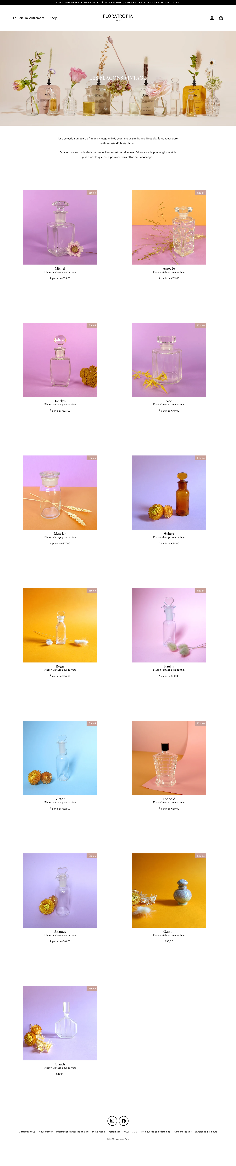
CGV (134, 1131)
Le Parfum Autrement (28, 17)
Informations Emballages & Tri (72, 1131)
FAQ (126, 1131)
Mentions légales (183, 1131)
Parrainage (114, 1131)
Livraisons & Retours (206, 1131)
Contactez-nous (27, 1131)
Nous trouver (46, 1131)
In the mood (98, 1131)
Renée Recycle (146, 138)
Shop (53, 17)
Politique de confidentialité (155, 1131)
